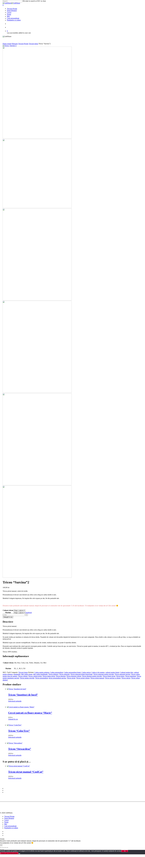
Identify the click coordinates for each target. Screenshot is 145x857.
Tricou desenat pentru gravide (92, 676)
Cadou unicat (86, 672)
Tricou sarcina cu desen (113, 678)
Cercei (6, 820)
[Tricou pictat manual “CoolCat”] (18, 766)
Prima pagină (7, 44)
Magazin (15, 44)
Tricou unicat (125, 678)
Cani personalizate (10, 826)
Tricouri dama (33, 44)
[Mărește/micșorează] (1, 847)
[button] (13, 719)
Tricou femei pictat (109, 676)
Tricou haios (120, 676)
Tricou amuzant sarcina (122, 674)
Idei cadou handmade (40, 674)
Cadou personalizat (56, 672)
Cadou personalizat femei (72, 672)
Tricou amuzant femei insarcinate (81, 674)
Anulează (28, 612)
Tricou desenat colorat (73, 676)
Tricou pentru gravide (27, 678)
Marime (8, 612)
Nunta (6, 822)
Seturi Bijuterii (9, 818)
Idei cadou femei (26, 674)
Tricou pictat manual (97, 678)
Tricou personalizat (41, 678)
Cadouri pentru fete (126, 672)
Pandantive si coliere (11, 828)
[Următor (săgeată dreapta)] (3, 849)
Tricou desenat (60, 676)
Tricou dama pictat (48, 676)
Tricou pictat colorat (82, 678)
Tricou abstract (53, 674)
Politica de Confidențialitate (9, 853)
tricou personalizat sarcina (57, 678)
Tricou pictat (71, 678)
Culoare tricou (8, 610)
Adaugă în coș (8, 617)
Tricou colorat (22, 676)
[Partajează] (5, 847)
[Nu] (19, 853)
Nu (126, 851)
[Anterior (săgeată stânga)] (1, 849)
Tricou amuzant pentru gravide (103, 674)
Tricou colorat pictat (35, 676)
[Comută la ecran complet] (3, 847)
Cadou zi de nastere (98, 672)
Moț (5, 824)
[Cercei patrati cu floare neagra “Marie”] (20, 707)
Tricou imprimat (130, 676)
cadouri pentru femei (112, 672)
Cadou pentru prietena (41, 672)
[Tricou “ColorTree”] (14, 725)
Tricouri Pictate (23, 44)
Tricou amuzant (64, 674)
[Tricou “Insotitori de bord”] (16, 689)
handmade (16, 674)
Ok (123, 851)
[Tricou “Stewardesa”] (15, 743)
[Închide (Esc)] (7, 847)
